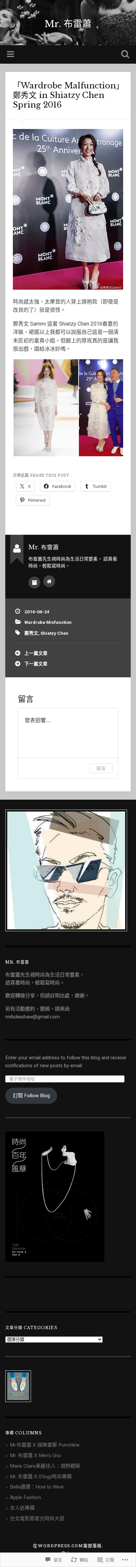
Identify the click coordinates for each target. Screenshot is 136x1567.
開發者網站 (49, 581)
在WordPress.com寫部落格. (68, 1545)
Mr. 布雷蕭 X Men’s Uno (35, 1455)
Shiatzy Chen (54, 633)
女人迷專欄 (22, 1508)
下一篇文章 (36, 663)
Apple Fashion (25, 1497)
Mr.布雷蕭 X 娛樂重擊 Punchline (45, 1445)
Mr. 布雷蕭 (68, 24)
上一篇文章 (36, 653)
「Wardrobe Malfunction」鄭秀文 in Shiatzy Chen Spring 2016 (66, 95)
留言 (101, 768)
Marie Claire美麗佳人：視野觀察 (45, 1466)
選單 (11, 54)
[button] (45, 408)
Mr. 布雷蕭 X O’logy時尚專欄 (41, 1477)
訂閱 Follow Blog (31, 1096)
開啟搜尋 (124, 55)
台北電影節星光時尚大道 (37, 1518)
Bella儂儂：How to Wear (37, 1487)
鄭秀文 (31, 633)
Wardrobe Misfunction (48, 622)
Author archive (34, 583)
